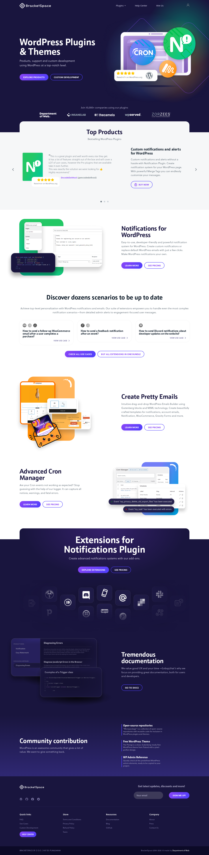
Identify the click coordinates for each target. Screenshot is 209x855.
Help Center (141, 5)
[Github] (26, 799)
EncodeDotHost (69, 177)
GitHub (109, 828)
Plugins (120, 5)
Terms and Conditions (72, 819)
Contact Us (154, 828)
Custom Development (29, 828)
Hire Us (160, 5)
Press (151, 823)
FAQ (21, 819)
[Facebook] (32, 799)
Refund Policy (68, 828)
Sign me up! (179, 795)
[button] (13, 169)
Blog (108, 823)
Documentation (112, 819)
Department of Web (180, 850)
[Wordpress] (21, 799)
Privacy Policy (68, 823)
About (152, 819)
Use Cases (24, 823)
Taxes (65, 832)
